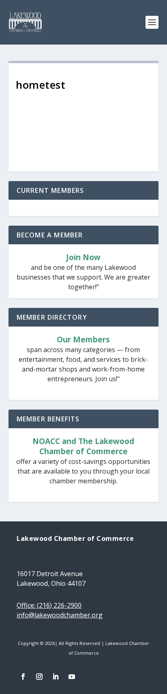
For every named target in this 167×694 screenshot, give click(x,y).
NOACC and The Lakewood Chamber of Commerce (83, 446)
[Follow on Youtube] (71, 676)
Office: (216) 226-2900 (49, 605)
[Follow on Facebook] (23, 676)
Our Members (83, 340)
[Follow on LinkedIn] (55, 676)
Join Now (83, 257)
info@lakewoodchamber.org (60, 615)
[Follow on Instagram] (39, 676)
